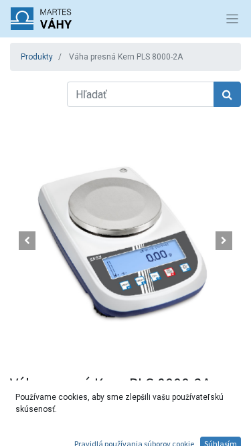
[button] (27, 240)
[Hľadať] (227, 94)
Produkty (37, 57)
